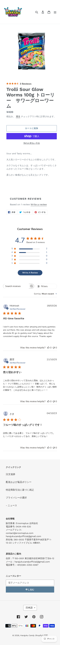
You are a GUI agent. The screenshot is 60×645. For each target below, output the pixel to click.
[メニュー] (55, 12)
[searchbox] (16, 286)
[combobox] (45, 293)
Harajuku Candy (27, 635)
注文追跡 (10, 474)
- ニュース (11, 505)
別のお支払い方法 (31, 143)
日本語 (29, 607)
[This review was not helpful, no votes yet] (54, 347)
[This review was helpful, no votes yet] (48, 347)
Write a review (39, 204)
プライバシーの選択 (16, 497)
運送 (18, 116)
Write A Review (30, 272)
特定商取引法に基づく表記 (20, 489)
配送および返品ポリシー (18, 482)
